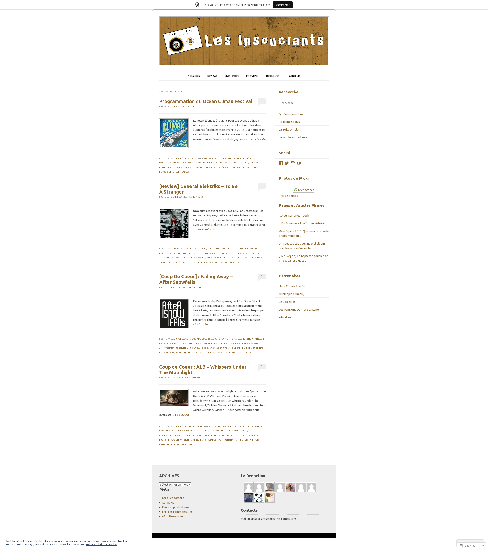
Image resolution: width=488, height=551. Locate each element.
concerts (226, 249)
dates (236, 249)
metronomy (239, 167)
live (193, 435)
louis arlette (166, 353)
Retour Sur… (273, 75)
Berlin (215, 249)
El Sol (191, 106)
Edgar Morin (240, 163)
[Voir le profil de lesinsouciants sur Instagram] (293, 163)
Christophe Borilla (206, 343)
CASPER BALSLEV (180, 431)
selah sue (174, 172)
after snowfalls (249, 339)
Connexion (169, 502)
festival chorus (238, 431)
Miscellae (285, 317)
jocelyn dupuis (184, 348)
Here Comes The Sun (292, 286)
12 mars (234, 339)
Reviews (212, 75)
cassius (237, 158)
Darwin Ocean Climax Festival (185, 163)
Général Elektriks (177, 253)
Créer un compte (173, 497)
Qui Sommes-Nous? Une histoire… (303, 223)
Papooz (163, 172)
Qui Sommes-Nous (291, 114)
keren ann (209, 167)
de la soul (226, 163)
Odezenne (253, 167)
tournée (176, 262)
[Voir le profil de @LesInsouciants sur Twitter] (287, 163)
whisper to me (233, 262)
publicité (164, 440)
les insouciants (179, 258)
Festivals (190, 158)
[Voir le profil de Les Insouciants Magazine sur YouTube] (299, 163)
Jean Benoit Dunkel (179, 435)
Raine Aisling (196, 197)
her (169, 167)
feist (256, 343)
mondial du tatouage (204, 353)
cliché (245, 158)
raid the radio (238, 258)
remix (203, 440)
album (243, 426)
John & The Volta (192, 167)
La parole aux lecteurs (293, 137)
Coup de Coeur (200, 339)
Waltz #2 (219, 262)
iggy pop (239, 253)
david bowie (247, 249)
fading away (246, 343)
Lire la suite (205, 229)
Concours (294, 75)
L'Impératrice (223, 167)
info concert (252, 253)
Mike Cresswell (197, 258)
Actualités (194, 75)
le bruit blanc (225, 348)
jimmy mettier (167, 348)
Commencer (283, 4)
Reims (196, 440)
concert (223, 343)
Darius (163, 163)
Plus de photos (288, 195)
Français (177, 249)
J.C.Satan (177, 167)
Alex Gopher (255, 426)
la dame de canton (205, 348)
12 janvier (223, 339)
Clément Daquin (199, 431)
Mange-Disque (205, 435)
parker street (221, 258)
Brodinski (165, 431)
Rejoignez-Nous (289, 121)
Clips (188, 339)
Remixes (212, 440)
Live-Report (232, 75)
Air (206, 158)
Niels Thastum (222, 435)
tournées (187, 262)
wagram (208, 262)
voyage (198, 262)
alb (237, 426)
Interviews (252, 75)
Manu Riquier (183, 353)
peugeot (235, 435)
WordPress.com (172, 516)
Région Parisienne (181, 440)
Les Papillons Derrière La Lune (299, 309)
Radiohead (231, 353)
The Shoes (243, 440)
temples (185, 172)
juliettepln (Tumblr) (291, 294)
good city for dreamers (202, 253)
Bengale (227, 158)
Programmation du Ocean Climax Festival (205, 101)
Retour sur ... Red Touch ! (294, 215)
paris (210, 258)
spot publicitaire (227, 440)
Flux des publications (175, 507)
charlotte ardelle (183, 343)
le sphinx (239, 348)
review (252, 258)
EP (236, 343)
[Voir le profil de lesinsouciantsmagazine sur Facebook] (281, 163)
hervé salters (225, 253)
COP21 (253, 158)
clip (211, 431)
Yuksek (188, 444)
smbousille (244, 353)
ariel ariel (215, 158)
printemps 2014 (249, 435)
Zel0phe (196, 377)
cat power (165, 343)
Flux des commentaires (177, 511)
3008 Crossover (220, 426)
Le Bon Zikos (287, 301)
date (231, 343)
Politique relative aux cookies (101, 544)
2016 (203, 249)
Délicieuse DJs (211, 163)
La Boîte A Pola (289, 129)
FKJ (251, 163)
